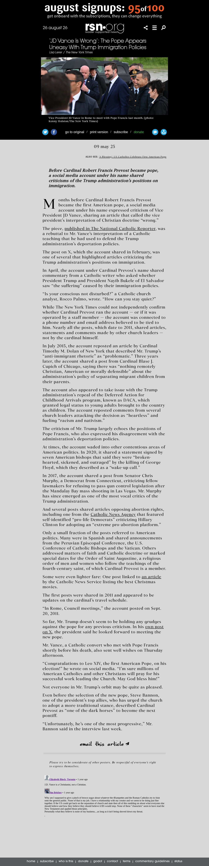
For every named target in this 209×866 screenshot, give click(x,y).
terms (126, 861)
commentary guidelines (152, 861)
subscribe (121, 132)
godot (97, 861)
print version (99, 132)
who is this (66, 861)
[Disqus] (104, 812)
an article (151, 577)
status (178, 861)
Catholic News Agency (113, 515)
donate (139, 132)
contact (112, 861)
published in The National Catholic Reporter (110, 229)
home (31, 861)
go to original (74, 132)
